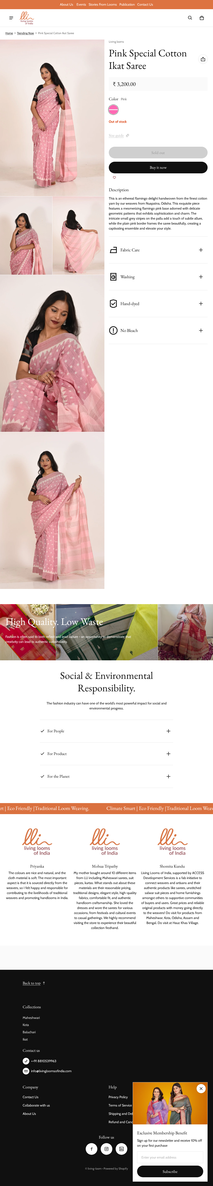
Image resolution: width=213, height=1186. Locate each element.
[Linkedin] (121, 1149)
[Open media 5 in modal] (52, 353)
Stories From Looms (103, 4)
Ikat (25, 1039)
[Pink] (113, 109)
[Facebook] (91, 1149)
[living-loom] (27, 17)
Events (81, 4)
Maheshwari (31, 1018)
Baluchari (29, 1032)
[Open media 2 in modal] (52, 118)
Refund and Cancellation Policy (130, 1122)
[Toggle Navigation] (11, 18)
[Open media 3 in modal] (26, 235)
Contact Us (145, 4)
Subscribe (170, 1171)
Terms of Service (120, 1105)
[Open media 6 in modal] (52, 510)
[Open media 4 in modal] (78, 235)
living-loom (95, 1168)
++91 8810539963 (43, 1061)
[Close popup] (201, 1088)
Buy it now (158, 167)
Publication (127, 4)
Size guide (116, 135)
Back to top (32, 983)
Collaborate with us (36, 1105)
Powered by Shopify (116, 1168)
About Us (67, 4)
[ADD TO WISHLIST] (114, 177)
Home (9, 33)
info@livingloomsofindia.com (51, 1071)
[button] (190, 18)
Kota (26, 1025)
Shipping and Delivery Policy (129, 1114)
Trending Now (25, 33)
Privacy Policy (118, 1097)
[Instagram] (106, 1149)
